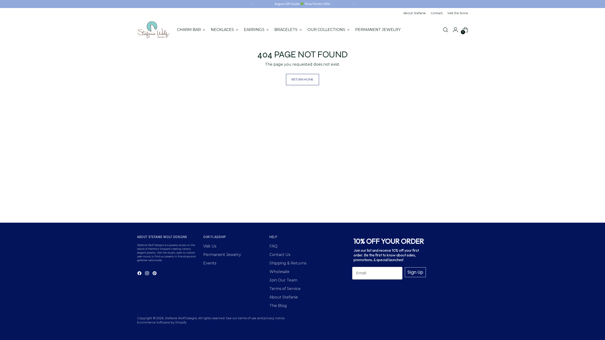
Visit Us (209, 246)
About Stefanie (283, 297)
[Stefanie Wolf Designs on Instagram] (147, 274)
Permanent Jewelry (222, 254)
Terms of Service (285, 288)
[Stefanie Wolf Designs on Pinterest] (155, 274)
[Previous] (251, 4)
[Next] (354, 4)
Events (209, 263)
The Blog (278, 305)
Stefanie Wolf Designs (181, 318)
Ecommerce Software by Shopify (161, 322)
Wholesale (279, 271)
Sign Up (415, 272)
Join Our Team (283, 280)
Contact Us (279, 254)
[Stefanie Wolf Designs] (153, 29)
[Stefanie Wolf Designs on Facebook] (140, 274)
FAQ (273, 246)
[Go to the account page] (455, 29)
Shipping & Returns (287, 263)
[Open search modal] (445, 29)
